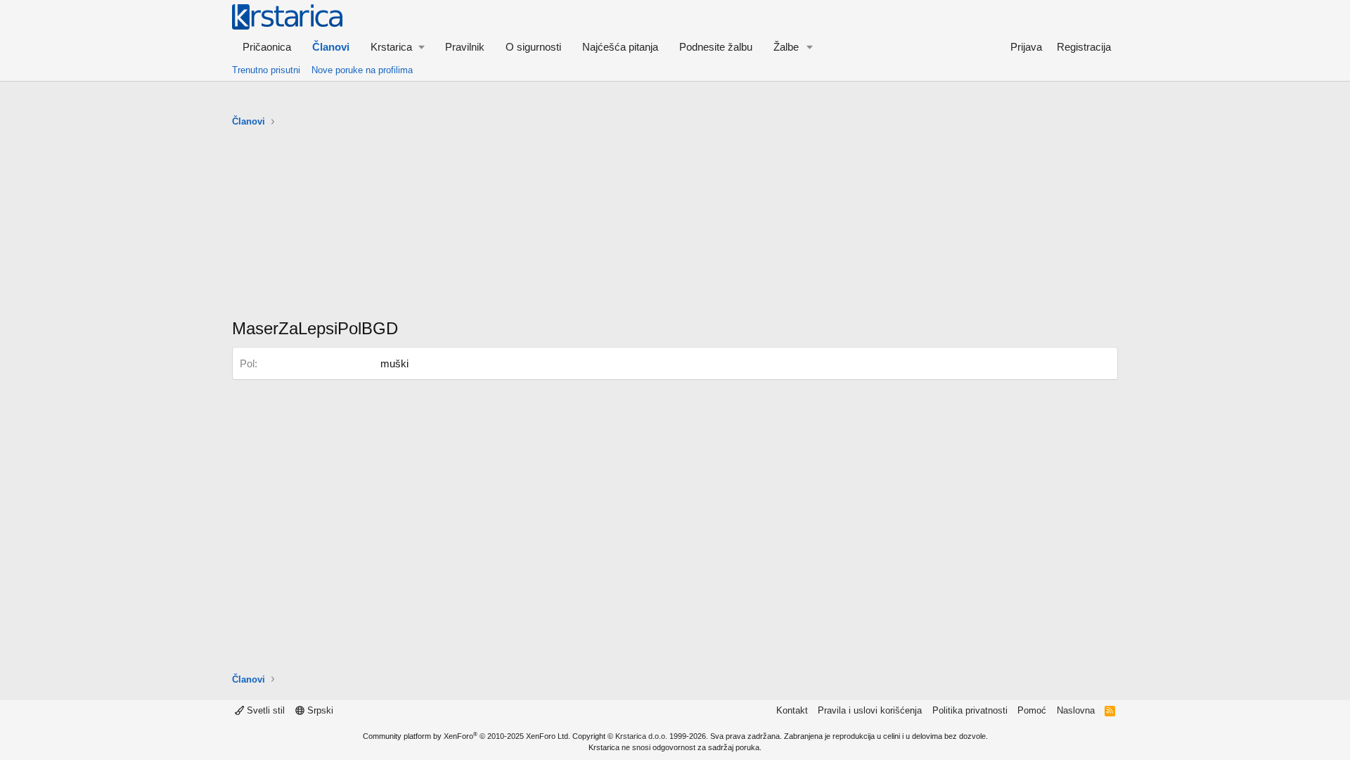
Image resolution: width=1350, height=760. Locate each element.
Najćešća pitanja (620, 47)
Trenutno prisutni (266, 70)
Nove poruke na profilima (362, 70)
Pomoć (1031, 710)
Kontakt (792, 710)
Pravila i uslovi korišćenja (870, 710)
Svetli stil (264, 710)
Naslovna (1076, 710)
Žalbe (786, 47)
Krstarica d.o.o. (641, 736)
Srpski (318, 710)
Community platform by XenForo (466, 736)
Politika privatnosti (970, 710)
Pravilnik (464, 47)
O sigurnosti (533, 47)
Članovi (330, 47)
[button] (397, 47)
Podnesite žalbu (715, 47)
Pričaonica (267, 47)
